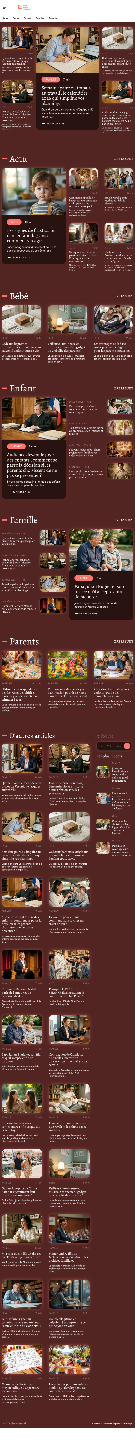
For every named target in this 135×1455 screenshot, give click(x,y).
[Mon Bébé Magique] (24, 7)
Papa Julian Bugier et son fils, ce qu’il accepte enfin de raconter (99, 591)
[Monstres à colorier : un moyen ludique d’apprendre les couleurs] (22, 1359)
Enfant (106, 108)
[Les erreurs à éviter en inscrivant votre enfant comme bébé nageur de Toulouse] (103, 798)
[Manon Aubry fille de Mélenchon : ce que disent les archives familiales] (69, 1228)
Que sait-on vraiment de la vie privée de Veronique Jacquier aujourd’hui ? (17, 61)
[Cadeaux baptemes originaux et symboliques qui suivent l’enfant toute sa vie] (117, 38)
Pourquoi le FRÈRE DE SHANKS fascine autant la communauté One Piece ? (66, 992)
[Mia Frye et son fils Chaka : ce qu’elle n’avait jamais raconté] (22, 1228)
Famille (6, 53)
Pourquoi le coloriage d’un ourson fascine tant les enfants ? (121, 850)
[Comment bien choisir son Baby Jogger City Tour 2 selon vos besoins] (103, 824)
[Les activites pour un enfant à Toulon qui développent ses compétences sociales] (69, 1359)
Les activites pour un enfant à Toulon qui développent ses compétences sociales (69, 1387)
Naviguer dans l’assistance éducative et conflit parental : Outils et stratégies (118, 256)
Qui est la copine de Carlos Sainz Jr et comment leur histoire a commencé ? (19, 1191)
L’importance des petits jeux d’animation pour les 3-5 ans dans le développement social (67, 692)
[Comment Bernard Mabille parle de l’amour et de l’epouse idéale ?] (53, 605)
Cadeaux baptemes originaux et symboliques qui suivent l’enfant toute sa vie (116, 62)
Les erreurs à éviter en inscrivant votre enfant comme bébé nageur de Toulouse (121, 801)
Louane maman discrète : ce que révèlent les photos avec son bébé (67, 1126)
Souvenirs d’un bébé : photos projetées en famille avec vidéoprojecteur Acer (85, 452)
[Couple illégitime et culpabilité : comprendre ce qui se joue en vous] (69, 1294)
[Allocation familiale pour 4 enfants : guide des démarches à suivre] (113, 665)
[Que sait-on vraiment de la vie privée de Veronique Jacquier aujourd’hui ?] (17, 38)
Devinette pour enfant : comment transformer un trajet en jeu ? (83, 409)
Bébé (104, 53)
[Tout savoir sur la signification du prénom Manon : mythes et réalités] (120, 427)
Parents (24, 641)
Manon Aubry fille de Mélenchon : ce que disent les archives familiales (68, 1257)
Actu (18, 158)
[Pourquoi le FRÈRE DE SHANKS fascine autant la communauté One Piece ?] (69, 964)
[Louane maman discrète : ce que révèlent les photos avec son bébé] (69, 1098)
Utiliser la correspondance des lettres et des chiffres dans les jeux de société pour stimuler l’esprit (21, 694)
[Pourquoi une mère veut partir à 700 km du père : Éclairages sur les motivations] (83, 233)
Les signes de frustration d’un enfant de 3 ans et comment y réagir (31, 235)
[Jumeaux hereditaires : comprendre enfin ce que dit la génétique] (22, 1098)
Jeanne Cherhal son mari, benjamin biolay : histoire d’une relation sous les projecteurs (16, 116)
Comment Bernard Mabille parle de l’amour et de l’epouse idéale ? (19, 609)
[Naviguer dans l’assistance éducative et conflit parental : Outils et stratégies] (119, 233)
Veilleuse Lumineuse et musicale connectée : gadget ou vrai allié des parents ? (66, 347)
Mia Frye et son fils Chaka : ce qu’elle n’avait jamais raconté (21, 1255)
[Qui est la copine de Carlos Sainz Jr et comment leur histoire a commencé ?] (22, 1163)
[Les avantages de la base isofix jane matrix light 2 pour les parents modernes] (113, 319)
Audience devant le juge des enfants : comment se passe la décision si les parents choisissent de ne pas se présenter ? (116, 118)
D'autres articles (32, 735)
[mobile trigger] (6, 7)
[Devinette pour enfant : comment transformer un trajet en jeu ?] (120, 406)
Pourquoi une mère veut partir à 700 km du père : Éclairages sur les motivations (83, 256)
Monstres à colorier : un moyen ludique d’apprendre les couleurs (20, 1387)
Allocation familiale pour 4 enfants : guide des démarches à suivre (112, 692)
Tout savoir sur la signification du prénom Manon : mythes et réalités (86, 431)
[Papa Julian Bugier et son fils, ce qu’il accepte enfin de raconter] (101, 550)
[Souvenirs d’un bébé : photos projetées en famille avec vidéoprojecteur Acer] (120, 449)
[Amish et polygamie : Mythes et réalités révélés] (119, 178)
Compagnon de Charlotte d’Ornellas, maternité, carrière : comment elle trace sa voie (68, 1059)
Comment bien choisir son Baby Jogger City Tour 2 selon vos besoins (121, 827)
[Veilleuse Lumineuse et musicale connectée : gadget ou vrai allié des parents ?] (67, 319)
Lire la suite (123, 158)
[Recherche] (129, 7)
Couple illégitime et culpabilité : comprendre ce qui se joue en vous (67, 1322)
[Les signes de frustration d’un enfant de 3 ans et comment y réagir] (34, 191)
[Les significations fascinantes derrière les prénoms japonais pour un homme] (120, 471)
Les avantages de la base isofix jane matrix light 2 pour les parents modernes (112, 347)
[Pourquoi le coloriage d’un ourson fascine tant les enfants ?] (103, 848)
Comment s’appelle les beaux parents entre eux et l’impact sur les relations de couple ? (83, 202)
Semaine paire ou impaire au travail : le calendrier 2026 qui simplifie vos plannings (67, 95)
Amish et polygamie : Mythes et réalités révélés (116, 200)
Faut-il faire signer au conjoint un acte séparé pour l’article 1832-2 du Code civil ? (21, 1322)
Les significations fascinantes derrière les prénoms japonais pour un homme (86, 474)
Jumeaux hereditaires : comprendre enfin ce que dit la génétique (21, 1126)
